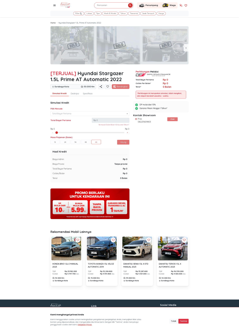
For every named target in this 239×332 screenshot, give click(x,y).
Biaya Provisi (58, 164)
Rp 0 (125, 159)
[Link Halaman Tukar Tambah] (180, 5)
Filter (77, 13)
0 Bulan (123, 178)
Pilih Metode (56, 108)
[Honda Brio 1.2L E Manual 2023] (66, 248)
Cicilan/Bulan (59, 173)
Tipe (98, 13)
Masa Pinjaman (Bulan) (61, 137)
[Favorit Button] (77, 239)
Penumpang (152, 5)
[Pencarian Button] (130, 5)
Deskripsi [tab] (75, 93)
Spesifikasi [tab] (87, 93)
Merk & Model (110, 13)
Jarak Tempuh (148, 13)
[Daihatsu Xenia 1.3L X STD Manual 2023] (137, 248)
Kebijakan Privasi (85, 324)
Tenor (55, 178)
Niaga (173, 5)
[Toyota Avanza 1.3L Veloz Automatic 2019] (102, 248)
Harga (161, 13)
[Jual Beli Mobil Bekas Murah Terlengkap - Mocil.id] (65, 4)
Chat (172, 119)
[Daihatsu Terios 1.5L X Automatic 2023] (173, 248)
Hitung (123, 142)
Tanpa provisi (120, 164)
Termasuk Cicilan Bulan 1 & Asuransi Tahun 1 (113, 125)
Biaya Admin (58, 159)
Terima (183, 321)
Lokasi (89, 13)
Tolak (173, 321)
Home (53, 23)
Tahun (123, 13)
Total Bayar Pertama (61, 120)
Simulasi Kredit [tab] (59, 93)
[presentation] (186, 47)
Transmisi (134, 13)
